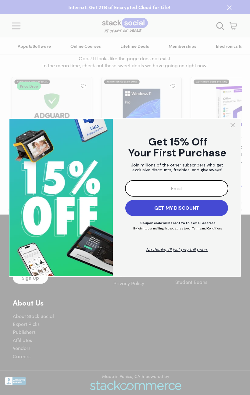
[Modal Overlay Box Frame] (125, 197)
